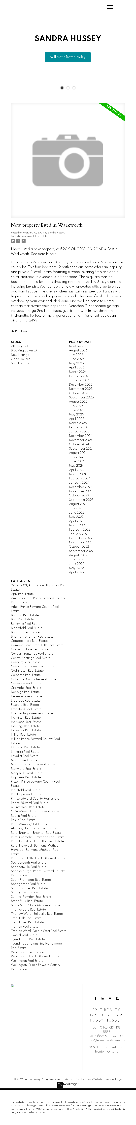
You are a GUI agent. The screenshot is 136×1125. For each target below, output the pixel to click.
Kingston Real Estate (25, 747)
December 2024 (80, 435)
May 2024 (76, 465)
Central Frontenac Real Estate (32, 653)
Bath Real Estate (22, 619)
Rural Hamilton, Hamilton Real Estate (37, 841)
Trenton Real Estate (24, 926)
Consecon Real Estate (26, 683)
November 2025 (81, 388)
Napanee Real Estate (26, 777)
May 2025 (76, 414)
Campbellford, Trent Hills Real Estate (37, 645)
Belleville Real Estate (25, 623)
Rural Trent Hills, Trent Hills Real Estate (38, 858)
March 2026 (78, 371)
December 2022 (80, 538)
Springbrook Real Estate (28, 884)
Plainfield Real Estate (25, 790)
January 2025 (79, 431)
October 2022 (79, 546)
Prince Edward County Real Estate (35, 798)
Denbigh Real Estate (25, 692)
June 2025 (77, 410)
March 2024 (78, 474)
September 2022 (81, 551)
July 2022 (76, 559)
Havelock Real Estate (26, 730)
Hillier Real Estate (23, 734)
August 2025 (78, 401)
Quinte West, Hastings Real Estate (35, 811)
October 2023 (79, 495)
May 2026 (76, 363)
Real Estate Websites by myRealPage (101, 1079)
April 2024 (76, 470)
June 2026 (76, 359)
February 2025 (80, 427)
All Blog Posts (20, 346)
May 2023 (76, 516)
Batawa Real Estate (25, 615)
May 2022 (76, 568)
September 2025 (81, 397)
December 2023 (80, 487)
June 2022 (76, 563)
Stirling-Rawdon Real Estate (31, 896)
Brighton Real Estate (25, 632)
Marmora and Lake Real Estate (33, 764)
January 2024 (79, 482)
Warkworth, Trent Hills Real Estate (35, 956)
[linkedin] (103, 998)
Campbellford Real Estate (29, 640)
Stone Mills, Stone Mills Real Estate (35, 905)
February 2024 (79, 478)
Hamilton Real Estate (26, 717)
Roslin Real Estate (23, 820)
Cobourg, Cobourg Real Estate (33, 666)
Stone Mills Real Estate (27, 901)
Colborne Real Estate (26, 675)
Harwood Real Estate (26, 722)
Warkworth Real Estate (34, 236)
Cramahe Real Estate (26, 687)
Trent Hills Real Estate (26, 918)
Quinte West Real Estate (28, 807)
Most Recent (77, 346)
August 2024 (78, 452)
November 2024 (81, 440)
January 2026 (79, 380)
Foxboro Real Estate (25, 704)
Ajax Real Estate (22, 594)
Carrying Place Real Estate (30, 649)
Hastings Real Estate (25, 726)
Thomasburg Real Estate (28, 909)
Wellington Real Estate (27, 960)
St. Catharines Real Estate (29, 888)
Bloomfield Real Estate (26, 628)
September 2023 (81, 499)
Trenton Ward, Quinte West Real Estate (39, 931)
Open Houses (20, 359)
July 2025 (76, 406)
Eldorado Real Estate (26, 700)
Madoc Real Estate (24, 760)
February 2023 (79, 529)
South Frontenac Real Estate (31, 879)
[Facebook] (95, 998)
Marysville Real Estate (26, 773)
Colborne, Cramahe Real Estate (33, 679)
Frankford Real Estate (26, 709)
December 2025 (81, 384)
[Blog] (117, 998)
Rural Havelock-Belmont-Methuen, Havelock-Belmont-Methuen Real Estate (36, 850)
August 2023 (78, 504)
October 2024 (79, 444)
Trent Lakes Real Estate (27, 922)
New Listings (20, 354)
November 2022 (81, 542)
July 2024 (76, 457)
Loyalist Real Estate (24, 756)
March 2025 (78, 423)
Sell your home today (68, 57)
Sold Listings (20, 363)
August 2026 (78, 350)
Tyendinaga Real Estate (28, 939)
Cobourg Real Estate (25, 662)
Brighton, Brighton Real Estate (32, 636)
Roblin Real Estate (23, 815)
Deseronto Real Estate (26, 696)
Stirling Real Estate (24, 892)
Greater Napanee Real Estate (32, 713)
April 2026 (76, 367)
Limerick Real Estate (25, 751)
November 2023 (81, 491)
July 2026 (76, 354)
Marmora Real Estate (26, 768)
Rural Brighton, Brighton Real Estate (36, 832)
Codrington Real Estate (27, 670)
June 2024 (76, 461)
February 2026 (79, 376)
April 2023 (76, 521)
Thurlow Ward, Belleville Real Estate (37, 913)
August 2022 (78, 555)
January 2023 (79, 534)
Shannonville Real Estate (28, 867)
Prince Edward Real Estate (29, 803)
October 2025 (79, 393)
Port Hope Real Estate (26, 794)
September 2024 (81, 448)
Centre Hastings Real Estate (30, 658)
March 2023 (78, 525)
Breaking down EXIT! (26, 350)
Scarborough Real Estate (28, 862)
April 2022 (76, 572)
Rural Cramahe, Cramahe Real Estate (38, 837)
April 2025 (76, 418)
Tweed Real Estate (24, 935)
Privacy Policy (71, 1079)
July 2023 (76, 508)
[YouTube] (110, 998)
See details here (44, 254)
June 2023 (76, 512)
